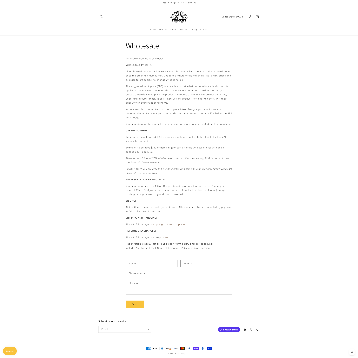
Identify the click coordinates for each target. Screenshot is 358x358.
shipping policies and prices (169, 224)
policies (163, 237)
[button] (101, 17)
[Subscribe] (147, 329)
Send (135, 304)
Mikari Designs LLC (182, 354)
